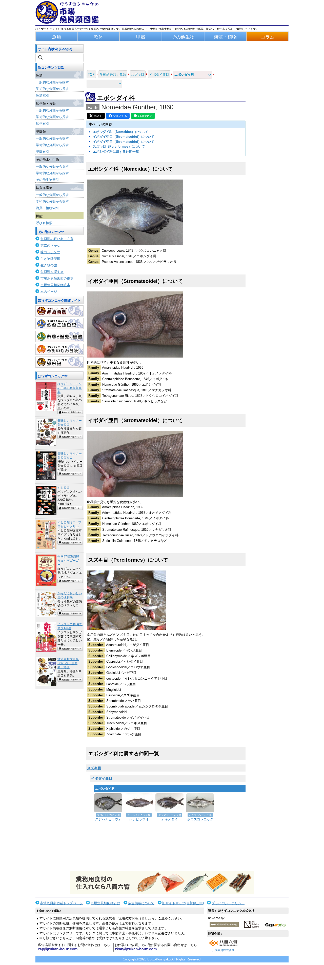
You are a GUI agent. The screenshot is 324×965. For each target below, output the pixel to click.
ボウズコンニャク (200, 819)
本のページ (48, 291)
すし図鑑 (63, 487)
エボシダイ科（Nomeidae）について (120, 132)
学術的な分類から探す (52, 89)
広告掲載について (141, 903)
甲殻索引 (42, 151)
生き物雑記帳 (50, 259)
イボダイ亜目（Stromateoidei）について (123, 137)
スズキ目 (94, 768)
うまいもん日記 (59, 349)
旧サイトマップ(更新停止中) (183, 903)
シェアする (120, 115)
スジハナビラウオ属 (108, 815)
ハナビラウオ (139, 819)
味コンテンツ (50, 252)
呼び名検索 (44, 223)
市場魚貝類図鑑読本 (55, 285)
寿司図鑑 (59, 311)
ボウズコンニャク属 (169, 815)
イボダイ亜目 (101, 778)
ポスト (98, 115)
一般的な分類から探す (52, 82)
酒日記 (59, 362)
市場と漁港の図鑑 (59, 336)
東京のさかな (50, 245)
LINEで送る (145, 115)
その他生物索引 (47, 180)
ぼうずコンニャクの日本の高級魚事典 (69, 388)
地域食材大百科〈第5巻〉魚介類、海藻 (68, 663)
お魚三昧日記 (59, 323)
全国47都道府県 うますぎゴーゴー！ (68, 560)
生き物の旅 (48, 265)
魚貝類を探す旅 (52, 272)
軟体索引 (42, 123)
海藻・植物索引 (47, 208)
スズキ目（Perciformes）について (119, 146)
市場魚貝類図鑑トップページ (61, 903)
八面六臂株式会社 (223, 950)
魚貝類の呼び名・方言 (56, 239)
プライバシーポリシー (228, 903)
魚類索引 (42, 95)
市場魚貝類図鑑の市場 (56, 278)
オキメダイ (169, 819)
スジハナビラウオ (108, 819)
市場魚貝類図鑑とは (105, 903)
